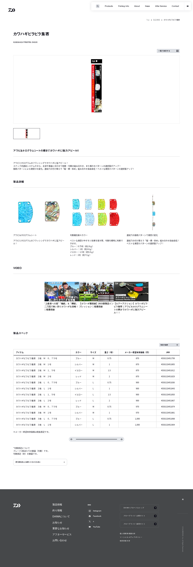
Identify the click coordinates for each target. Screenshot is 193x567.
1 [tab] (26, 133)
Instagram (97, 510)
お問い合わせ (59, 540)
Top (147, 20)
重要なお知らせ (60, 528)
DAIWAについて (61, 516)
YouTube (96, 526)
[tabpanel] (96, 89)
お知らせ (57, 522)
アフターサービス (62, 534)
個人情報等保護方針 (128, 534)
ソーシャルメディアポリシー (131, 537)
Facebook (97, 516)
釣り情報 (57, 510)
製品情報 (156, 20)
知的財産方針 (125, 541)
